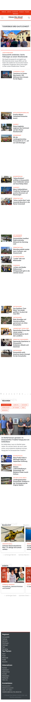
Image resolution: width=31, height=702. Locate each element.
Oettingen (5, 645)
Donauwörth (5, 637)
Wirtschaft (5, 658)
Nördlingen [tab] (6, 407)
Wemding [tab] (5, 410)
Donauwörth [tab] (6, 405)
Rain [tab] (23, 407)
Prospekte (27, 11)
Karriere (4, 668)
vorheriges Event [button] (11, 595)
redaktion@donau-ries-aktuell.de (11, 692)
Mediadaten (15, 13)
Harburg (4, 639)
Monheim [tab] (24, 405)
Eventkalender (15, 11)
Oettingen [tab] (15, 407)
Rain (3, 647)
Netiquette (5, 678)
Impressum (5, 670)
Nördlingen (5, 643)
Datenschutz (6, 672)
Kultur (4, 656)
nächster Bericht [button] (23, 555)
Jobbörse (9, 11)
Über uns (5, 680)
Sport (3, 654)
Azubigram (21, 11)
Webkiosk (4, 11)
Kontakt (4, 674)
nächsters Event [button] (24, 595)
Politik (4, 660)
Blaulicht (26, 525)
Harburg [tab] (16, 405)
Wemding (5, 649)
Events (27, 566)
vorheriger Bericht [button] (10, 555)
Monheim (5, 641)
